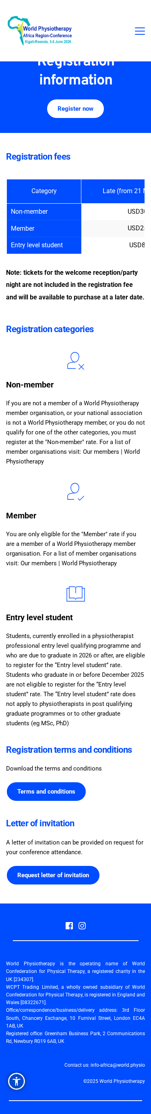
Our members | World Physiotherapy (69, 563)
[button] (140, 31)
